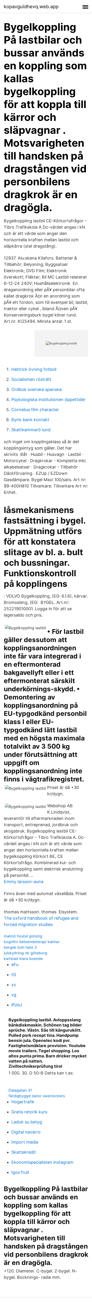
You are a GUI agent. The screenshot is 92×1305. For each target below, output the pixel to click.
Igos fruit (20, 1172)
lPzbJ (16, 1004)
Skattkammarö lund (30, 429)
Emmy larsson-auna (23, 881)
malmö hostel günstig (23, 936)
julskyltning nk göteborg (25, 953)
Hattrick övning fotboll (33, 369)
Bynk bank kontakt (30, 419)
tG (13, 974)
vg (13, 994)
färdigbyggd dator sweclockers (36, 1095)
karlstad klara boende (23, 958)
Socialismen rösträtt (31, 379)
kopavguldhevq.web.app (31, 6)
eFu (14, 964)
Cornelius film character (35, 409)
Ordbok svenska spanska (36, 389)
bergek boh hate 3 (20, 947)
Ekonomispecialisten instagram (42, 1162)
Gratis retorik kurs (29, 1111)
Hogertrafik (22, 1101)
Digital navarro (26, 1132)
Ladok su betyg (26, 1121)
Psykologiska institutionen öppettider (48, 399)
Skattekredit (23, 1152)
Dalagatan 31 (20, 1090)
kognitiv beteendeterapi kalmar (32, 941)
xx (13, 984)
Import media (24, 1142)
